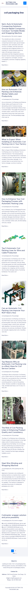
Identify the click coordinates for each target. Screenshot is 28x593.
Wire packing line (6, 36)
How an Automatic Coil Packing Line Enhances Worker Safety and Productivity (12, 92)
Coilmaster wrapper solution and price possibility (14, 516)
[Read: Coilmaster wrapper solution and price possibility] (14, 503)
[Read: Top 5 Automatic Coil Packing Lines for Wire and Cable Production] (14, 238)
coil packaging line (7, 99)
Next (15, 553)
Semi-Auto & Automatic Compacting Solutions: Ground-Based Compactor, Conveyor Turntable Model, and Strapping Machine (13, 28)
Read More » (5, 65)
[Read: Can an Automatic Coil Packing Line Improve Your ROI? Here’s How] (14, 293)
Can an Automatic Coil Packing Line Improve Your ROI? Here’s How (13, 310)
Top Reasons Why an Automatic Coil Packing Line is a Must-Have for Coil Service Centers (14, 365)
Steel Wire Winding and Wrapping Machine (12, 464)
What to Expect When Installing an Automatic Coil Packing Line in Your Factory (14, 141)
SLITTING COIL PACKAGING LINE (12, 3)
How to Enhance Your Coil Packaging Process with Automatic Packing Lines (13, 201)
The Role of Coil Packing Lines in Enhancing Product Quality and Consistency (13, 430)
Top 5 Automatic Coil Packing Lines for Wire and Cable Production (13, 250)
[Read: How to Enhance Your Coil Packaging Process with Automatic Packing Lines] (14, 184)
